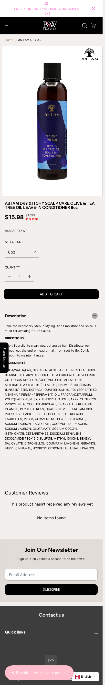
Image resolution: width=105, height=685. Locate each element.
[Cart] (93, 25)
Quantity (12, 267)
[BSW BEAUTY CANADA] (50, 25)
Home (9, 40)
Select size (14, 242)
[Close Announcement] (93, 8)
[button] (8, 25)
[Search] (84, 25)
